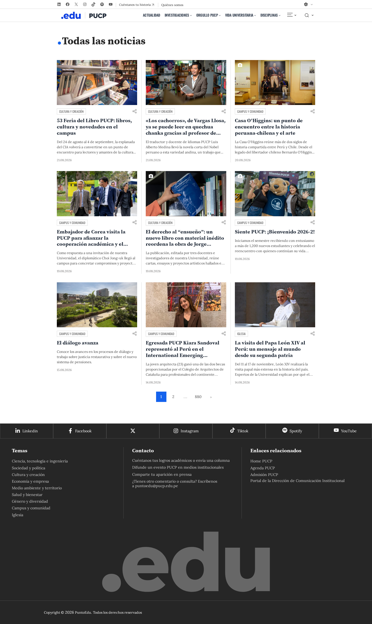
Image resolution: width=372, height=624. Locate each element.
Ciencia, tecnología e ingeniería (40, 461)
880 (198, 396)
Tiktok (242, 430)
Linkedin (30, 430)
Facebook (83, 430)
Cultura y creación (71, 111)
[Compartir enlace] (134, 111)
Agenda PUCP (262, 467)
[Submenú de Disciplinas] (280, 15)
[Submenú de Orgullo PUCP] (220, 15)
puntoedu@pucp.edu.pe (156, 485)
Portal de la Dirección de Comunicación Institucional (297, 480)
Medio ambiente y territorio (37, 487)
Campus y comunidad (250, 111)
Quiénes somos (172, 5)
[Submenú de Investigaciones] (191, 15)
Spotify (296, 430)
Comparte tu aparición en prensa (162, 474)
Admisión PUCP (264, 474)
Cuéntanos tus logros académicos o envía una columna (181, 460)
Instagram (190, 430)
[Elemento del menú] (291, 15)
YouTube (349, 430)
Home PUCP (261, 461)
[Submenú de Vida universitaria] (255, 15)
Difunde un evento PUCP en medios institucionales (178, 467)
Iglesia (241, 333)
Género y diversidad (30, 501)
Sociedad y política (28, 467)
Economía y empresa (30, 481)
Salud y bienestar (27, 494)
